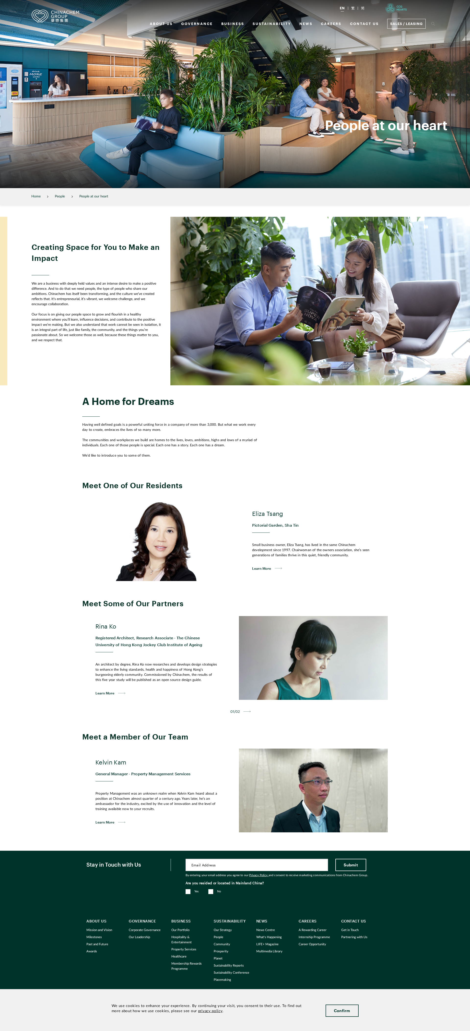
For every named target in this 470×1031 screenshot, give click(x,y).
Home (36, 196)
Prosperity (221, 951)
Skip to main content (18, 4)
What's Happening (269, 937)
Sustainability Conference (231, 972)
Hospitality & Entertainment (181, 940)
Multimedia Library (269, 951)
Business (232, 24)
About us (161, 24)
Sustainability (272, 24)
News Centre (265, 930)
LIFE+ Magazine (267, 944)
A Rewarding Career (313, 930)
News (306, 24)
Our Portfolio (180, 930)
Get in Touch (350, 930)
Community (222, 944)
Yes (196, 891)
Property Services (183, 949)
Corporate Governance (145, 930)
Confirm (342, 1010)
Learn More (261, 568)
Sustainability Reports (229, 965)
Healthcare (179, 956)
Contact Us (364, 24)
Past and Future (97, 944)
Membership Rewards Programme (186, 966)
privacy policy (210, 1011)
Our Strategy (223, 930)
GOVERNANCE (197, 24)
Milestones (94, 937)
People (218, 937)
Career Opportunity (312, 944)
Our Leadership (139, 937)
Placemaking (222, 980)
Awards (91, 951)
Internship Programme (314, 937)
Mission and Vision (99, 930)
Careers (331, 24)
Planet (218, 958)
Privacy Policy (258, 875)
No (219, 891)
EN (342, 8)
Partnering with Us (354, 937)
